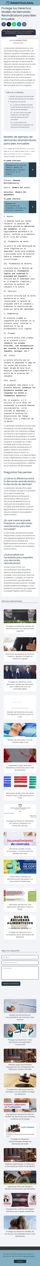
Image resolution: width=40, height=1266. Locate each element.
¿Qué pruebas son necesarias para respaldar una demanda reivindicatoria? (22, 124)
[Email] (24, 24)
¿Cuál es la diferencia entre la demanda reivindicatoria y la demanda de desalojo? (22, 107)
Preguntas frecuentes (18, 102)
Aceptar (20, 1261)
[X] (9, 24)
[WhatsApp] (14, 24)
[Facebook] (3, 24)
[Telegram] (19, 24)
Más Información (29, 1256)
